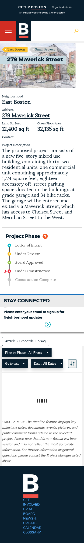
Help (45, 236)
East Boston (16, 49)
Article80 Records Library (25, 341)
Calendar (32, 528)
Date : (45, 363)
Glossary (32, 532)
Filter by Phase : (23, 352)
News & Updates (30, 521)
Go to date (12, 363)
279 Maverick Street (26, 115)
